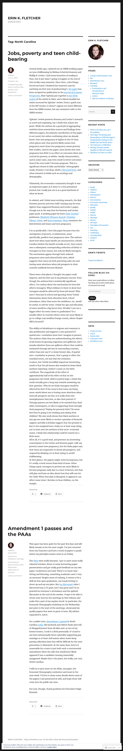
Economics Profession (98, 202)
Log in (92, 334)
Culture (93, 192)
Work (92, 240)
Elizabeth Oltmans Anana (52, 217)
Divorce (93, 197)
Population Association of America (13, 569)
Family (92, 208)
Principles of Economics (99, 225)
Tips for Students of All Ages (103, 99)
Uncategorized (95, 235)
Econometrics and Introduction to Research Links (99, 91)
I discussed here (68, 170)
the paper (73, 89)
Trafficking (94, 233)
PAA (21, 87)
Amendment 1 (13, 562)
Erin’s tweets (96, 253)
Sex (16, 81)
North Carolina (13, 87)
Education (94, 205)
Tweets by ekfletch (95, 260)
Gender (93, 210)
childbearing (13, 84)
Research (93, 83)
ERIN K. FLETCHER (24, 18)
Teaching (93, 86)
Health (92, 213)
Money (92, 220)
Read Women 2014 (97, 81)
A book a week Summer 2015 (101, 76)
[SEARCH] (113, 112)
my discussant (66, 584)
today (40, 625)
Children (11, 81)
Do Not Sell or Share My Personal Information (60, 740)
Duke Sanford (71, 214)
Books (92, 187)
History (93, 215)
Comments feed (96, 339)
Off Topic (93, 223)
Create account (95, 331)
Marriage (20, 559)
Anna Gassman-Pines (58, 220)
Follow (92, 298)
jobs (20, 84)
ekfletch (11, 75)
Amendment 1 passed (56, 621)
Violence (93, 238)
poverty (11, 90)
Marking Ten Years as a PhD (101, 153)
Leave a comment (15, 95)
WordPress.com (96, 341)
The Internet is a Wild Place (100, 145)
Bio (91, 78)
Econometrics (95, 200)
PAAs (36, 561)
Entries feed (94, 336)
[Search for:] (99, 112)
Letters (95, 96)
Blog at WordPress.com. (33, 740)
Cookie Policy (52, 747)
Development (95, 195)
